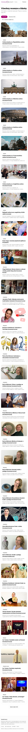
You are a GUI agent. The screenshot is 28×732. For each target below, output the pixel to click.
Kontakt (13, 726)
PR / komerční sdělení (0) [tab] (7, 19)
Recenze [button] (24, 2)
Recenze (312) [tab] (12, 16)
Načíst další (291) (14, 707)
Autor (18, 726)
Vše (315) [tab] (4, 16)
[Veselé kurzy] (7, 2)
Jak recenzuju (8, 726)
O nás (2, 726)
